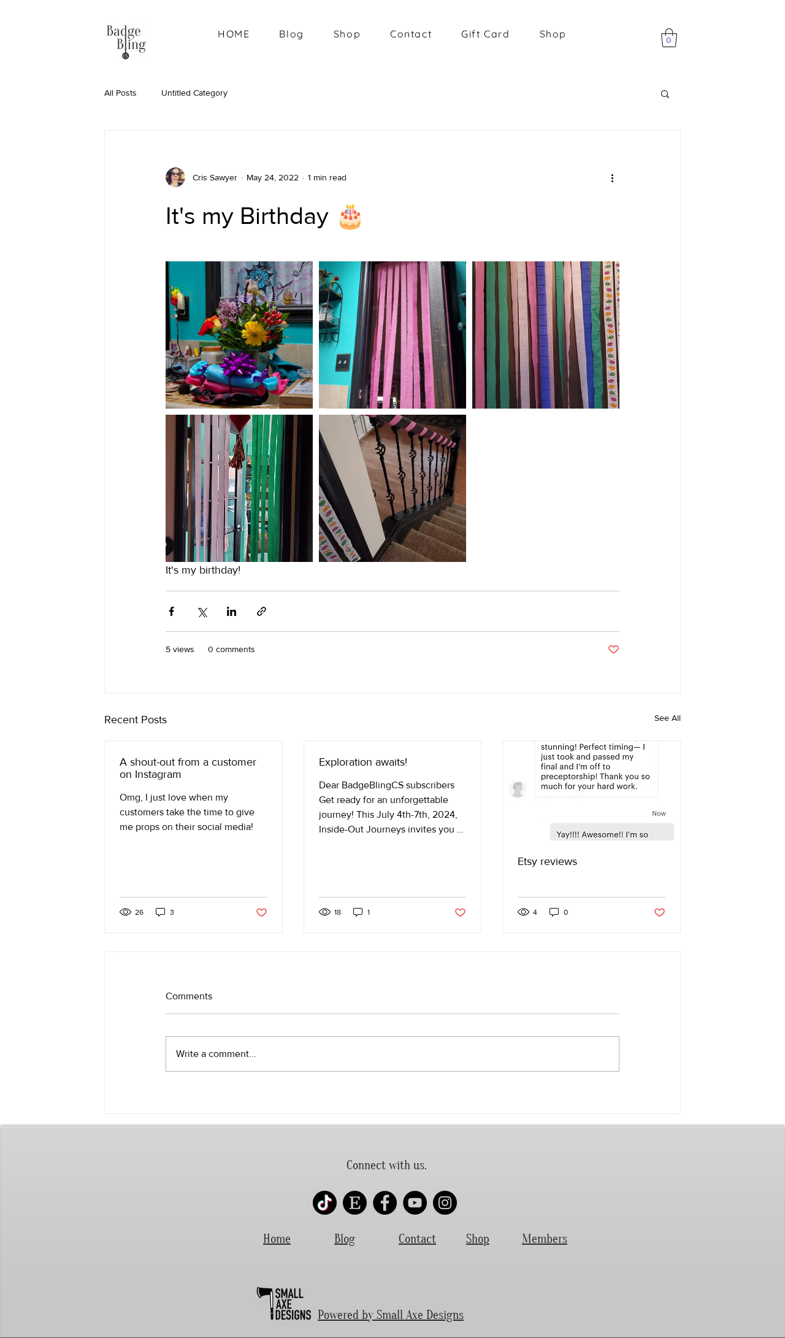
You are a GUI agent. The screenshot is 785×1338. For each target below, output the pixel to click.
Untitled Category (194, 93)
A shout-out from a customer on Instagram (188, 768)
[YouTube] (415, 1203)
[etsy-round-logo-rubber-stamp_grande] (355, 1203)
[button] (669, 37)
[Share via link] (261, 611)
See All (667, 718)
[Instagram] (445, 1203)
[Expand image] (239, 335)
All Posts (120, 93)
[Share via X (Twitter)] (201, 611)
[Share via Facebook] (171, 611)
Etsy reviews (547, 861)
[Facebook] (385, 1203)
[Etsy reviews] (591, 790)
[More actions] (612, 177)
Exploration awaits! (363, 762)
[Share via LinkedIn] (231, 611)
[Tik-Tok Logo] (325, 1203)
